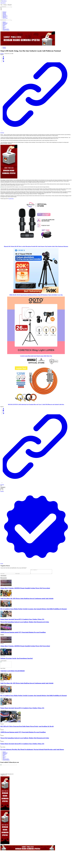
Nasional (4, 48)
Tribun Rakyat (3, 2)
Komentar (2, 132)
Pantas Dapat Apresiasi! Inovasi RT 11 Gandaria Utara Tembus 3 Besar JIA (22, 619)
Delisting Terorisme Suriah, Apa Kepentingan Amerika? (16, 658)
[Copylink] (37, 130)
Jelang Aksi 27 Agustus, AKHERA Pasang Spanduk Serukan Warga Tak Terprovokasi (25, 588)
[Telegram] (3, 61)
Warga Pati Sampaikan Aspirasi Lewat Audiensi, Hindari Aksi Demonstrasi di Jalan (24, 622)
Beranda (4, 47)
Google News (11, 198)
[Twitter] (3, 58)
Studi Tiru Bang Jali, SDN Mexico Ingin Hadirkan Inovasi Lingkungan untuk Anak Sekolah (26, 598)
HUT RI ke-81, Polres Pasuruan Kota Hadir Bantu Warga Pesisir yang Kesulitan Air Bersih (27, 726)
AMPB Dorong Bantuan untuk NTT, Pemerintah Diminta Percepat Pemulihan (23, 632)
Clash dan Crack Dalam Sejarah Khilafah (12, 670)
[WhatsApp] (3, 60)
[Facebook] (3, 57)
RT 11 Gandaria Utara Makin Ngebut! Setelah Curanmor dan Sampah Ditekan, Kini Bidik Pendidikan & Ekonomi (33, 609)
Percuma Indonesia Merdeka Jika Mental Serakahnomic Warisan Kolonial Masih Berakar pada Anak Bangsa (32, 749)
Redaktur (2, 53)
